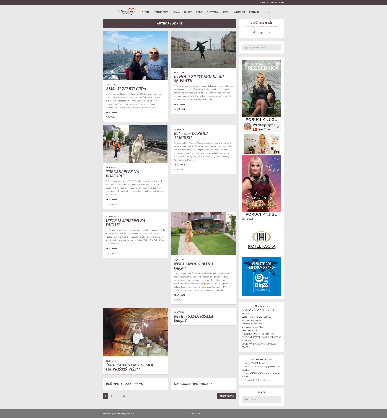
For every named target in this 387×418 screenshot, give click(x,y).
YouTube (261, 2)
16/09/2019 (179, 129)
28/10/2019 (111, 168)
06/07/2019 (111, 361)
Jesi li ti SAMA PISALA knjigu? (193, 318)
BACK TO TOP (195, 413)
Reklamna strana (277, 2)
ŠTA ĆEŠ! (246, 347)
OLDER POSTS (227, 396)
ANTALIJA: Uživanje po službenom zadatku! (261, 368)
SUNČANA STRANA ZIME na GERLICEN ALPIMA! (259, 311)
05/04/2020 (111, 85)
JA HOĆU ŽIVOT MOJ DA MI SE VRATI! (199, 78)
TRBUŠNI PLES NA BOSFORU (122, 173)
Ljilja (244, 380)
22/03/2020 (179, 72)
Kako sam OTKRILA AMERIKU (191, 135)
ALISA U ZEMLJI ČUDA (126, 88)
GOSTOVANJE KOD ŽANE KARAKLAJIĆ (259, 344)
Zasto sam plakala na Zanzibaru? (256, 317)
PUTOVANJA (110, 117)
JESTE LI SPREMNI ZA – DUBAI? (127, 222)
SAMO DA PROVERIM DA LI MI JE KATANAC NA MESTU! (261, 338)
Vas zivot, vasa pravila (251, 320)
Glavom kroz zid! (249, 330)
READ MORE (111, 112)
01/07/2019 (179, 312)
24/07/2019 (179, 260)
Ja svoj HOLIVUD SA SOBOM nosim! (258, 334)
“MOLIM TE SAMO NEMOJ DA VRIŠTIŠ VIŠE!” (129, 367)
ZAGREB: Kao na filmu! (261, 363)
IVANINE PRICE (179, 109)
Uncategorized (112, 204)
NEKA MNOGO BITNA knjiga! (193, 266)
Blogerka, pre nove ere (252, 323)
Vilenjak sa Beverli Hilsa (252, 327)
